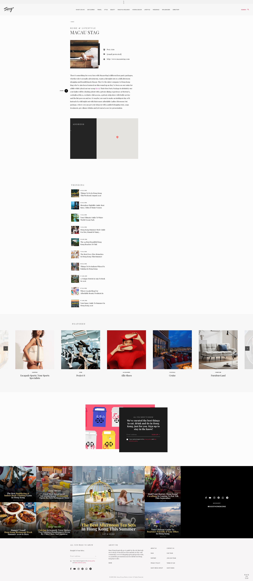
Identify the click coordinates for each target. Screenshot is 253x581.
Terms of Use (171, 563)
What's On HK (80, 9)
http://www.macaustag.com (118, 59)
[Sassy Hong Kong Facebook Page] (206, 498)
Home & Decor (137, 9)
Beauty (112, 9)
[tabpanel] (88, 193)
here (97, 88)
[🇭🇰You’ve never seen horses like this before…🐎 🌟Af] (163, 484)
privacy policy (147, 439)
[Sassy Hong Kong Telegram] (227, 498)
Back (72, 21)
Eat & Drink (91, 9)
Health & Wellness (124, 9)
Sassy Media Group (157, 568)
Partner (153, 558)
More (110, 563)
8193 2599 (110, 49)
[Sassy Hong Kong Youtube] (210, 498)
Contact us (170, 548)
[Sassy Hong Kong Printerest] (219, 498)
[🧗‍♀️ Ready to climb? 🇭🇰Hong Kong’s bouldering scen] (18, 484)
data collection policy (80, 562)
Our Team (170, 553)
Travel (99, 9)
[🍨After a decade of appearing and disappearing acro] (54, 484)
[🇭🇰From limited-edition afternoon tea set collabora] (108, 502)
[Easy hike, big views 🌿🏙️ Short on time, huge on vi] (163, 520)
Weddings (156, 9)
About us (154, 548)
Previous (5, 357)
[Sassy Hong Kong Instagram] (214, 498)
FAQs (152, 553)
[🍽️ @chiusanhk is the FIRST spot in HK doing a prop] (54, 520)
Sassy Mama (170, 568)
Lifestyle (147, 9)
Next (247, 357)
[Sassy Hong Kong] (9, 9)
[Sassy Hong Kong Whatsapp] (223, 498)
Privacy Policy (155, 563)
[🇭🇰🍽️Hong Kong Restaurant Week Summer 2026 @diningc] (18, 520)
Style (106, 9)
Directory (176, 9)
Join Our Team (171, 558)
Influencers (166, 9)
